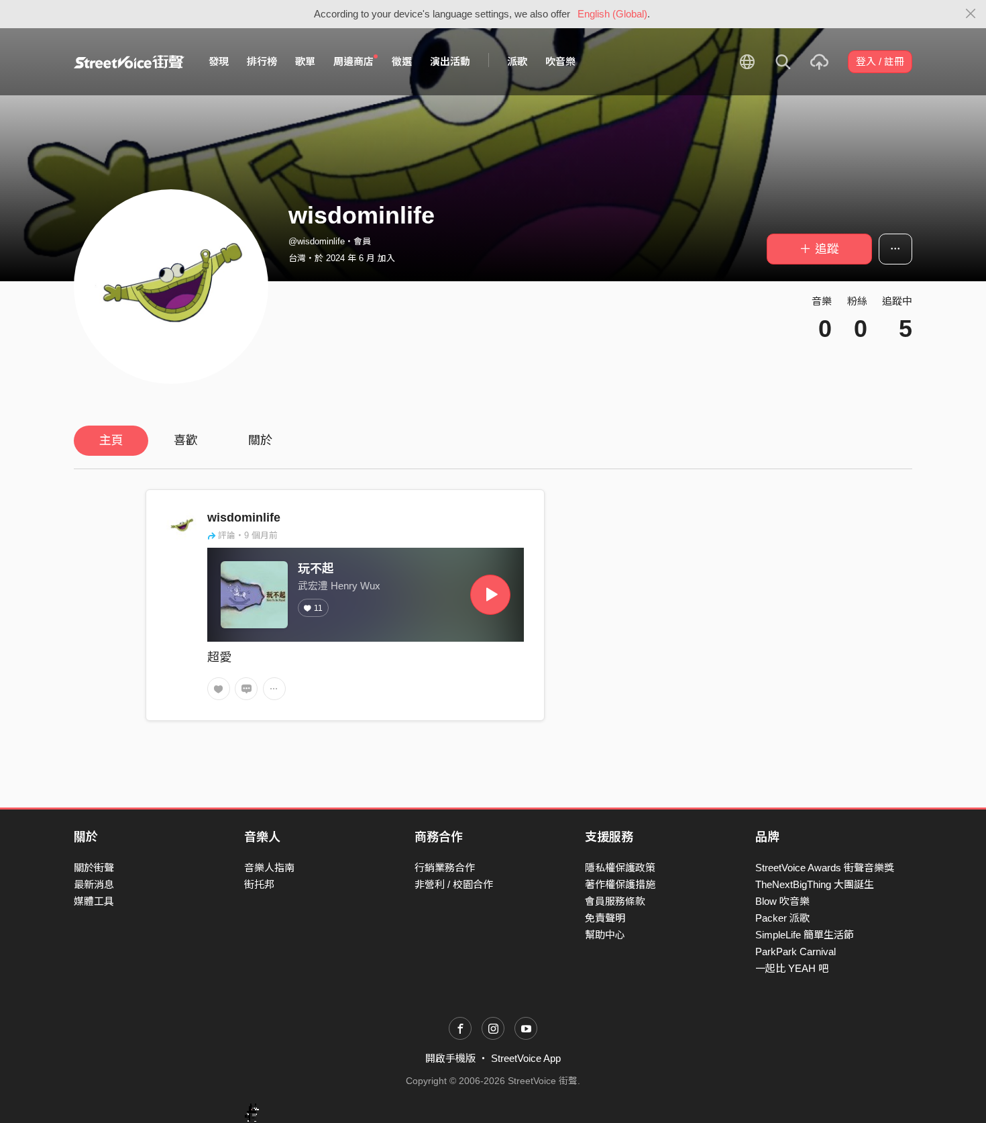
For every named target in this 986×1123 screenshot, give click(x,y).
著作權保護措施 (620, 884)
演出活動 (450, 61)
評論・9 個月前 (248, 535)
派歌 (517, 61)
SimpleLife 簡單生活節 (804, 934)
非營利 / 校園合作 (454, 884)
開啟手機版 (450, 1058)
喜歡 (186, 440)
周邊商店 (353, 61)
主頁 (111, 440)
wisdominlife (243, 517)
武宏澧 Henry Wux (339, 585)
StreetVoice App (526, 1058)
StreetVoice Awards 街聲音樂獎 (824, 867)
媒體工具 (94, 901)
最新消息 (94, 884)
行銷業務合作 (445, 867)
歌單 (305, 61)
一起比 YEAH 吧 (791, 968)
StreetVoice (129, 61)
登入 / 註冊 (880, 61)
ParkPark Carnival (795, 951)
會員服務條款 (615, 901)
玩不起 (316, 568)
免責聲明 (605, 918)
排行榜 (262, 61)
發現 (219, 61)
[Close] (971, 14)
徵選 (402, 61)
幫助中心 (605, 934)
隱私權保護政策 (620, 867)
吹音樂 (560, 61)
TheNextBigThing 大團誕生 (814, 884)
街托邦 (259, 884)
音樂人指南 (269, 867)
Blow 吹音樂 (782, 901)
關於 (260, 440)
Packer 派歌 (782, 918)
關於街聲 (94, 867)
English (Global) (612, 13)
